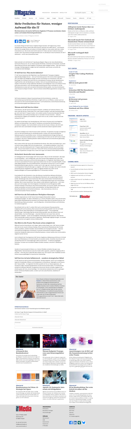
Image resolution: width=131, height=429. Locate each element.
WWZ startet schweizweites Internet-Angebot (82, 173)
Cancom (38, 281)
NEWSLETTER (63, 12)
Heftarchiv (71, 414)
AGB (44, 420)
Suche (76, 15)
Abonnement (46, 418)
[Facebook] (71, 424)
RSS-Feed (71, 410)
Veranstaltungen (47, 412)
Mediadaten (46, 408)
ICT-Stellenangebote (74, 416)
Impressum (45, 423)
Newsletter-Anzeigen (48, 410)
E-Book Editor (83, 121)
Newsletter (72, 408)
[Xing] (80, 424)
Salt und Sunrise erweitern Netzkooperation (81, 191)
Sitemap (71, 412)
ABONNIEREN (54, 12)
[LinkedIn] (75, 424)
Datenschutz (46, 421)
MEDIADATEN (46, 12)
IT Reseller (45, 425)
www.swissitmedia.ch (21, 426)
